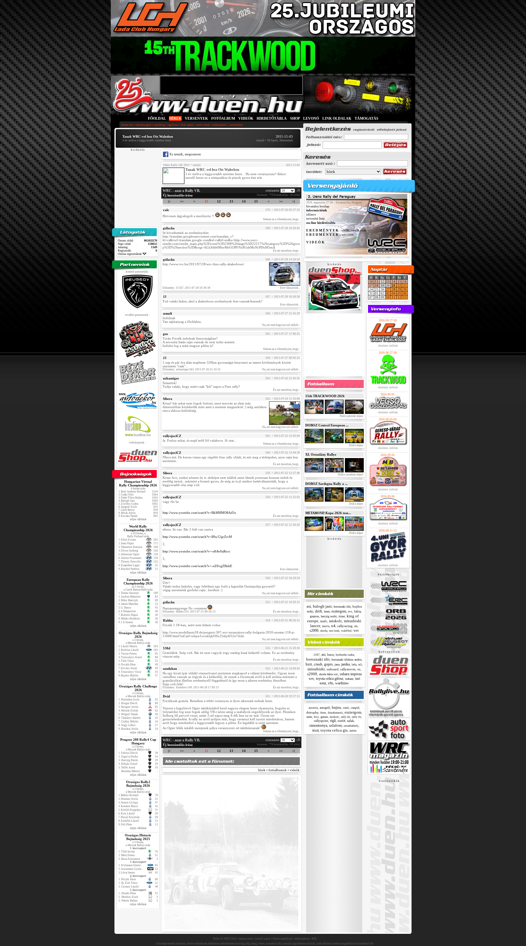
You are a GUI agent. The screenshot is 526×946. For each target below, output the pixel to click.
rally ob (345, 716)
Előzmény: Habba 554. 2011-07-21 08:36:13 (189, 611)
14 (244, 201)
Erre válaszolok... (290, 287)
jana (337, 664)
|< (169, 201)
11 (206, 201)
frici (316, 716)
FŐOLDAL (157, 118)
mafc (323, 621)
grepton (314, 616)
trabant (349, 678)
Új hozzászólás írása (178, 195)
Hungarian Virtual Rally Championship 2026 (138, 483)
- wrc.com (330, 234)
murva (325, 626)
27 (388, 289)
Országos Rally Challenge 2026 (138, 688)
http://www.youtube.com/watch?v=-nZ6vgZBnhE (197, 566)
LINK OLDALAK (336, 118)
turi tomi (334, 630)
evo (350, 611)
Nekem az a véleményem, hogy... (281, 219)
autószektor (236, 124)
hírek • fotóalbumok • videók (279, 770)
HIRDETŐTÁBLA (272, 118)
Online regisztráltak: (130, 254)
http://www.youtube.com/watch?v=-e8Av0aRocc (196, 551)
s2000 (314, 630)
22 (399, 285)
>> (281, 201)
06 (405, 293)
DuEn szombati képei (350, 474)
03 (388, 293)
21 (393, 285)
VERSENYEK (196, 118)
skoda (323, 630)
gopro (328, 664)
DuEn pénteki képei (351, 416)
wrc (356, 630)
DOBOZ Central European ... (327, 425)
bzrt (309, 664)
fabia (357, 611)
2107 (317, 654)
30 (405, 289)
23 (405, 285)
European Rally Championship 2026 (138, 581)
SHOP (295, 118)
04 (393, 293)
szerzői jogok (263, 938)
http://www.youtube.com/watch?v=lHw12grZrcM (197, 536)
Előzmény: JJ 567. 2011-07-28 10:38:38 (186, 287)
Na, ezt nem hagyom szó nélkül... (281, 325)
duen (327, 611)
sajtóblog (159, 124)
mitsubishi (316, 669)
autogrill (325, 707)
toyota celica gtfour (329, 678)
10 (371, 281)
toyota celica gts (334, 730)
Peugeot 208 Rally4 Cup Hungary (138, 741)
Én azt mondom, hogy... (286, 250)
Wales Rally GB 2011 (176, 165)
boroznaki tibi (342, 606)
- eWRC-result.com (336, 230)
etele (309, 716)
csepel (355, 707)
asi (309, 606)
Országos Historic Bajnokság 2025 (138, 837)
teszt (315, 730)
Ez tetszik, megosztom (185, 154)
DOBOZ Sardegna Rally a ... (326, 483)
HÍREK (175, 118)
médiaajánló (219, 124)
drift (318, 611)
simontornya (318, 725)
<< (182, 201)
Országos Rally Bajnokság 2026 (138, 634)
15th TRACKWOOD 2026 (325, 396)
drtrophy (312, 712)
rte (355, 626)
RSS (314, 938)
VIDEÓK (245, 118)
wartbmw (342, 683)
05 (399, 293)
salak (350, 720)
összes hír (127, 124)
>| (293, 201)
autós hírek (203, 124)
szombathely (351, 725)
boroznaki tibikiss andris (346, 659)
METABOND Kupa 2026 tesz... (328, 513)
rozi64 (341, 720)
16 (405, 281)
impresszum (246, 938)
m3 (360, 664)
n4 (333, 625)
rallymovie (348, 669)
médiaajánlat (302, 938)
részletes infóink (388, 345)
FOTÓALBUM (223, 118)
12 (219, 201)
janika (345, 664)
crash (318, 664)
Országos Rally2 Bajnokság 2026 (138, 783)
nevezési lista (315, 219)
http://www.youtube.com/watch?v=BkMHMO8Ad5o (199, 512)
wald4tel (346, 630)
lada (354, 664)
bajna (336, 707)
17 (371, 285)
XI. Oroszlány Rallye (320, 454)
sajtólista (172, 124)
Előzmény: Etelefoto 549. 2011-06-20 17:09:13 (191, 687)
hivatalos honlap (317, 206)
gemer (324, 716)
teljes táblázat (138, 519)
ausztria (313, 707)
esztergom (338, 611)
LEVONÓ (311, 118)
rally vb (356, 716)
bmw (330, 654)
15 (256, 201)
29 (399, 289)
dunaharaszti (335, 712)
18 (376, 285)
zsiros (352, 730)
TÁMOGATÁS (366, 118)
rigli (333, 720)
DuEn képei (356, 445)
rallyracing (344, 626)
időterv (311, 214)
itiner (341, 616)
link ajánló (187, 124)
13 (231, 201)
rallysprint (321, 720)
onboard (332, 669)
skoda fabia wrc (328, 674)
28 (393, 289)
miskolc (335, 621)
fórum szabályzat (283, 938)
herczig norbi (329, 616)
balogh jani (322, 606)
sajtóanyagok (143, 124)
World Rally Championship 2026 (138, 528)
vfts (330, 683)
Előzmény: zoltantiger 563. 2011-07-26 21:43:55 (192, 369)
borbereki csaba (345, 654)
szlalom (335, 725)
